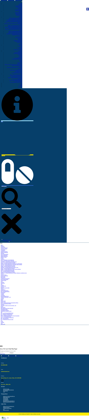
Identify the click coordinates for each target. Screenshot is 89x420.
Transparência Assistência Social (6, 311)
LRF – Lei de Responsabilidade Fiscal (16, 74)
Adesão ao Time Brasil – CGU (6, 297)
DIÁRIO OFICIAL (6, 407)
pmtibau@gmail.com (5, 371)
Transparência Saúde (19, 71)
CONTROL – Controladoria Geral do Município (14, 19)
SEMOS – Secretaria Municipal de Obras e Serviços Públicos (11, 269)
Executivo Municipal (18, 5)
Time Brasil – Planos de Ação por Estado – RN (14, 67)
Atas (1, 284)
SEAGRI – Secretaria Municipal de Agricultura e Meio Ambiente (11, 264)
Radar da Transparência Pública (17, 65)
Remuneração (20, 54)
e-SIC (21, 43)
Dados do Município (19, 13)
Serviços (20, 35)
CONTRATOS (5, 399)
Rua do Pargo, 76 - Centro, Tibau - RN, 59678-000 (11, 377)
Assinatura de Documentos (17, 40)
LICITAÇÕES (5, 398)
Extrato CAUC (19, 63)
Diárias (21, 61)
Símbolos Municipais (18, 14)
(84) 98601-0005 (4, 364)
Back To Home (2, 353)
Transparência (20, 51)
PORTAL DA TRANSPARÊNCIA (9, 396)
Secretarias (20, 17)
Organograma (20, 7)
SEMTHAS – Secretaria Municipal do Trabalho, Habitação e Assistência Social (14, 34)
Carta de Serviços (19, 36)
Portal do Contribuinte (18, 37)
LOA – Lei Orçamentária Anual (17, 79)
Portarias (20, 48)
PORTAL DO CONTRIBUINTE (8, 406)
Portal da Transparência (18, 52)
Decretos (20, 46)
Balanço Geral (20, 62)
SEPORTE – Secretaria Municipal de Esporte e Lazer (13, 27)
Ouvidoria (20, 44)
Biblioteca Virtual (19, 15)
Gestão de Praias (19, 42)
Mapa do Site (20, 86)
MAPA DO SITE (6, 410)
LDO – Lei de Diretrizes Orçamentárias (15, 80)
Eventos (21, 16)
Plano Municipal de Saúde (18, 49)
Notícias (21, 50)
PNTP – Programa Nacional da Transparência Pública (13, 64)
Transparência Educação (5, 310)
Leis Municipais (19, 47)
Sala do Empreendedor (18, 12)
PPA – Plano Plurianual (18, 81)
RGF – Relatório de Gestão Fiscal (16, 76)
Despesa (21, 60)
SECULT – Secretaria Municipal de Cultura (15, 25)
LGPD (21, 84)
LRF (21, 73)
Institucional (3, 246)
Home (45, 329)
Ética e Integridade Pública (18, 53)
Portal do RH (20, 38)
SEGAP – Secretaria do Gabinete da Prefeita (15, 20)
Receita (21, 68)
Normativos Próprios (19, 9)
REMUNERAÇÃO (6, 397)
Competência (20, 8)
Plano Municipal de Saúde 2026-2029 (16, 70)
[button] (87, 9)
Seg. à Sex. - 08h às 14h (5, 384)
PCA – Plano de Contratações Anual (16, 75)
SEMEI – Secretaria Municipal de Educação (15, 26)
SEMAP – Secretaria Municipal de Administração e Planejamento (11, 263)
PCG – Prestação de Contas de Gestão (16, 82)
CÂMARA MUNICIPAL (7, 408)
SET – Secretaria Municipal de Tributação (7, 271)
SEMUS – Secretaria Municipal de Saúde (15, 31)
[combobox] (6, 208)
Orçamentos (20, 57)
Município (20, 11)
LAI (21, 83)
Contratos (20, 56)
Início (21, 3)
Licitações (20, 55)
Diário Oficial (20, 39)
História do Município (18, 10)
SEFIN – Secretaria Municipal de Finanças (15, 28)
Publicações (3, 283)
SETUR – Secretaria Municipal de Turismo (15, 32)
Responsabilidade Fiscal (5, 296)
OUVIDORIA (5, 390)
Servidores (20, 66)
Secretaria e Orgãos (19, 6)
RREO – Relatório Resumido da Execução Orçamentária (10, 315)
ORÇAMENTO (5, 400)
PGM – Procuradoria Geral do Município (7, 260)
